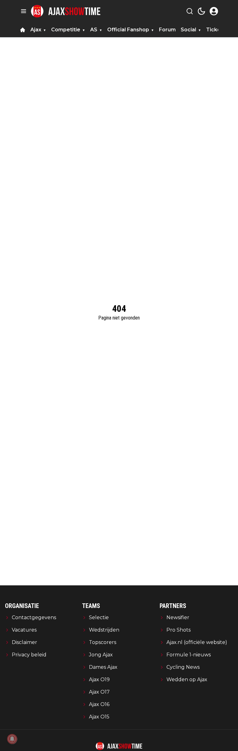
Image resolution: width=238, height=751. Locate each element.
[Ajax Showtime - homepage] (65, 11)
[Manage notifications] (12, 739)
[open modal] (213, 11)
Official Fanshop (128, 30)
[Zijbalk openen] (23, 11)
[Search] (189, 11)
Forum (167, 30)
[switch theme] (201, 11)
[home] (22, 30)
